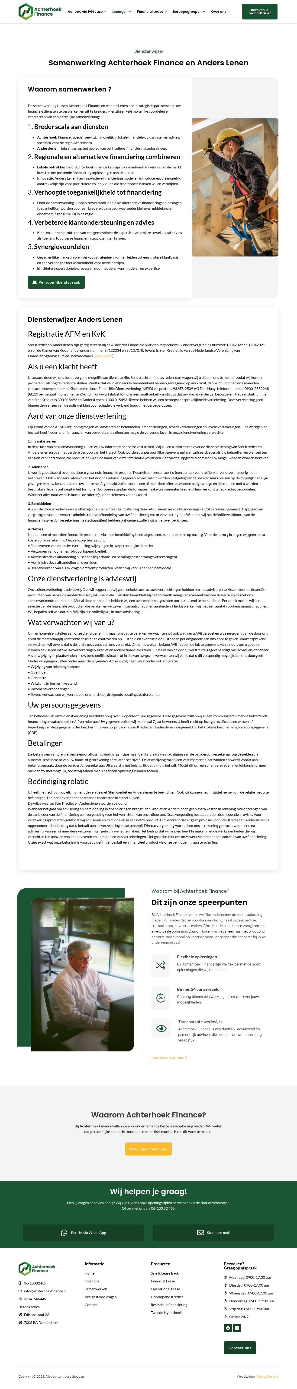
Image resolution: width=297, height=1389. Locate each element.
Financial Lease (150, 11)
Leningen (120, 11)
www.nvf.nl (103, 356)
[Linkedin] (237, 1328)
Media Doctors (267, 1376)
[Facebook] (228, 1328)
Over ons (218, 11)
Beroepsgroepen (187, 11)
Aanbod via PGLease (85, 11)
